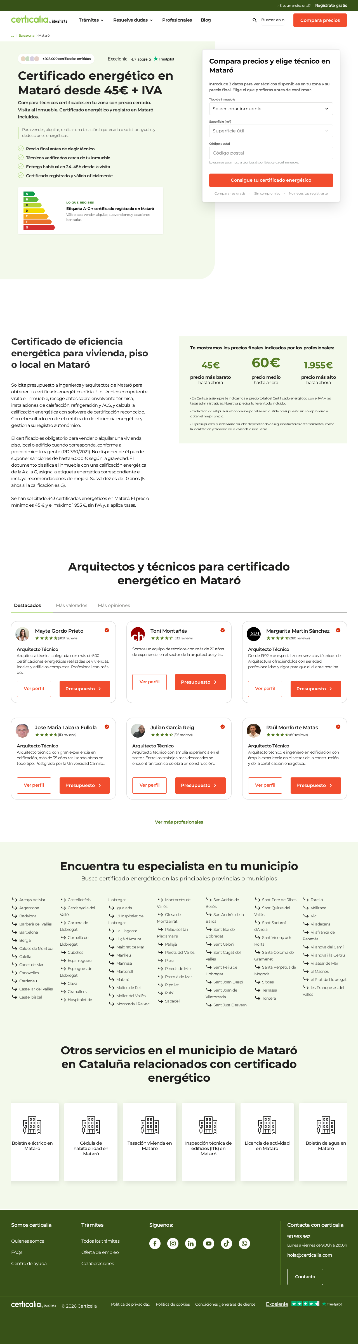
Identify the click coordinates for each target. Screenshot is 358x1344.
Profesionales (177, 20)
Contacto (305, 1276)
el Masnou (320, 971)
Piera (170, 960)
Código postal (219, 144)
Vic (314, 915)
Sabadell (172, 1001)
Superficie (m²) (220, 121)
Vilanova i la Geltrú (328, 955)
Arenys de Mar (32, 899)
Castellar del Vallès (36, 989)
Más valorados (71, 605)
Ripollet (172, 984)
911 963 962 (298, 1236)
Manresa (124, 963)
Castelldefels (79, 899)
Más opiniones (114, 605)
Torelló (317, 899)
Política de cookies (173, 1304)
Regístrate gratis (331, 5)
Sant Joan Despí (228, 982)
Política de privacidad (130, 1304)
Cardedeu (28, 980)
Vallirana (318, 907)
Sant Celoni (223, 944)
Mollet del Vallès (131, 995)
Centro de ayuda (29, 1263)
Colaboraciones (97, 1263)
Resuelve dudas (130, 20)
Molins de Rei (128, 987)
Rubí (169, 992)
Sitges (268, 982)
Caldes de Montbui (36, 948)
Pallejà (171, 944)
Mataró (122, 979)
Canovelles (29, 972)
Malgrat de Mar (130, 947)
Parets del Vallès (180, 952)
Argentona (29, 907)
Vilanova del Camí (327, 947)
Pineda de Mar (178, 968)
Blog (206, 20)
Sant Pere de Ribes (279, 899)
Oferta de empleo (100, 1252)
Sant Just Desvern (230, 1005)
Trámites (88, 20)
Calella (25, 956)
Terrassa (269, 990)
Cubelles (75, 952)
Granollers (77, 991)
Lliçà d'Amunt (129, 938)
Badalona (28, 915)
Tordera (269, 998)
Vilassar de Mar (324, 963)
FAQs (16, 1252)
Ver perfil (34, 688)
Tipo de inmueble (222, 99)
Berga (25, 940)
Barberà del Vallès (35, 924)
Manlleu (123, 955)
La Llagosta (126, 930)
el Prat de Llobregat (329, 979)
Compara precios (320, 20)
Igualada (124, 907)
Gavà (72, 983)
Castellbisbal (30, 997)
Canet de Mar (31, 964)
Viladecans (320, 924)
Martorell (124, 971)
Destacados (27, 605)
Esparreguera (80, 960)
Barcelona (26, 35)
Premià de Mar (178, 976)
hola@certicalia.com (309, 1255)
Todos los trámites (100, 1241)
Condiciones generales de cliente (225, 1304)
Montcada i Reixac (133, 1003)
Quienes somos (27, 1241)
